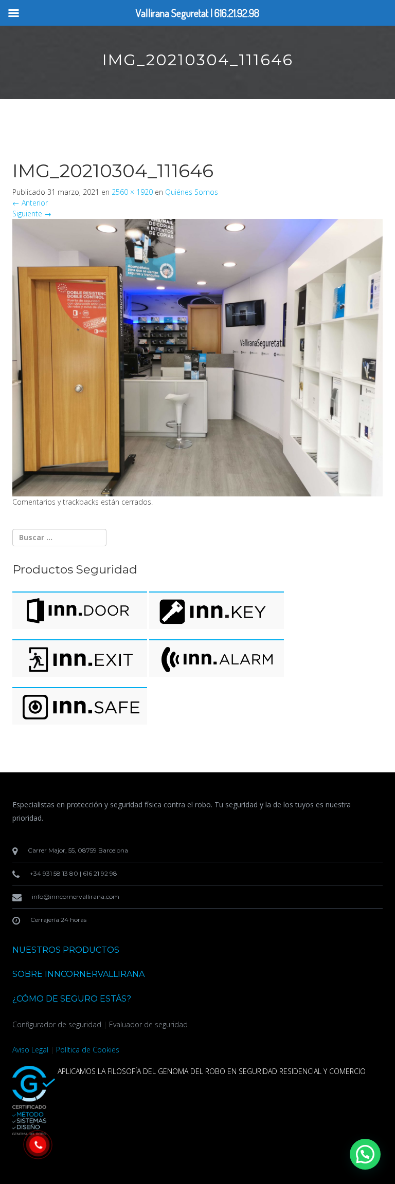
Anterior (30, 203)
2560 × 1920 (132, 192)
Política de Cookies (87, 1049)
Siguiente (31, 213)
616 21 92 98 (100, 873)
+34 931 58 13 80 (54, 873)
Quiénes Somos (191, 192)
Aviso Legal (30, 1049)
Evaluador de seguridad (148, 1024)
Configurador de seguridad (56, 1024)
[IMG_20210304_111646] (197, 356)
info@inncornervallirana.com (75, 896)
